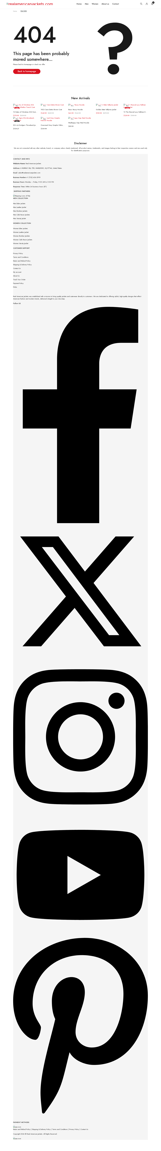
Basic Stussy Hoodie (75, 109)
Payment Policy (18, 283)
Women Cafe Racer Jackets (22, 239)
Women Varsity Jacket (20, 243)
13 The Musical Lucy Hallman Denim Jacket (136, 112)
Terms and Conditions (20, 257)
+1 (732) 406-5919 (33, 177)
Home (15, 11)
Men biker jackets (19, 203)
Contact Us (17, 268)
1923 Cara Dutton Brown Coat (51, 109)
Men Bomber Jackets (20, 211)
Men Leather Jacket (19, 207)
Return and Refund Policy (21, 261)
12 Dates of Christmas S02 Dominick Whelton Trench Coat (25, 112)
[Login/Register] (147, 4)
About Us (16, 276)
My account (17, 272)
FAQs (15, 287)
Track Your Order (19, 279)
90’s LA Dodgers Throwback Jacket (25, 125)
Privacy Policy (18, 253)
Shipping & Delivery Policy (22, 264)
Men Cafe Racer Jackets (21, 215)
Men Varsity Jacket (19, 218)
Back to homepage (27, 71)
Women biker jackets (20, 228)
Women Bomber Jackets (21, 236)
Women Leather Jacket (20, 232)
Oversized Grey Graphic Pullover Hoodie (53, 125)
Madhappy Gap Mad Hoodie (78, 123)
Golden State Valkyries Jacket (106, 109)
